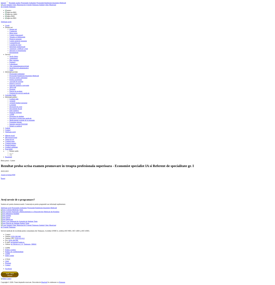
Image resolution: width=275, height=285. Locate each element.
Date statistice (14, 111)
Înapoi (3, 178)
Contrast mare (10, 141)
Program (12, 89)
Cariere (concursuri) (16, 35)
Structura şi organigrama (17, 51)
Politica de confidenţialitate (14, 252)
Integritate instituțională (17, 47)
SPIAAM (12, 87)
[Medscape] (7, 219)
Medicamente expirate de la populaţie (22, 120)
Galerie (7, 128)
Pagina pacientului (15, 80)
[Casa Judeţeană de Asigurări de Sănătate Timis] (19, 221)
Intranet (3, 3)
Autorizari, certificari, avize (18, 49)
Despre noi (13, 29)
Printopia (62, 282)
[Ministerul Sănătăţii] (10, 214)
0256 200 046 (13, 240)
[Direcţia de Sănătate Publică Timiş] (15, 223)
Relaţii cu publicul (15, 126)
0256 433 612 (20, 238)
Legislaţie (12, 105)
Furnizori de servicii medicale (19, 93)
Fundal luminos (10, 145)
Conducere (13, 31)
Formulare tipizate (15, 122)
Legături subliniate (11, 147)
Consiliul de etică (15, 45)
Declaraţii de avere (15, 107)
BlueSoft (44, 282)
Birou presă (13, 33)
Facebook (8, 269)
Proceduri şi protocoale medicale (20, 118)
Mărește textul (10, 135)
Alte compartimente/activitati (19, 66)
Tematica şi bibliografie (17, 37)
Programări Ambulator (28, 3)
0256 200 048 (16, 236)
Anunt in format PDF (8, 175)
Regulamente (13, 52)
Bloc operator (14, 60)
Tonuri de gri (9, 139)
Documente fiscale (15, 109)
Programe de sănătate (16, 116)
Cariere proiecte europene (18, 41)
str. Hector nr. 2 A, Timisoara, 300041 (23, 244)
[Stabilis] (6, 215)
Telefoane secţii (6, 22)
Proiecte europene (15, 39)
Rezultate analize (15, 3)
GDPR (11, 114)
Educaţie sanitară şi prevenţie (19, 85)
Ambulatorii (13, 58)
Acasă (7, 25)
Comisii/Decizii (14, 43)
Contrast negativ (10, 143)
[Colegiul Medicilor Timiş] (12, 210)
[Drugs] (5, 217)
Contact (7, 130)
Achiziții (12, 101)
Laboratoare (13, 64)
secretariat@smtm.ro (17, 242)
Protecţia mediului (15, 112)
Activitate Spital (10, 95)
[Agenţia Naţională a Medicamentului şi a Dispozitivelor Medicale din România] (30, 212)
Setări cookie (9, 255)
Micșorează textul (11, 137)
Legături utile (13, 99)
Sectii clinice (13, 56)
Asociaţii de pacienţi (16, 81)
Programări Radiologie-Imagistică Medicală (51, 3)
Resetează (8, 157)
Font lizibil (8, 149)
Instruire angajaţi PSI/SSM (18, 124)
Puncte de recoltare (15, 91)
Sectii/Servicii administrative (19, 68)
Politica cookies (10, 250)
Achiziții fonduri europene (18, 103)
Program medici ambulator (18, 78)
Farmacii (12, 62)
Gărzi (11, 70)
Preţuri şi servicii (15, 83)
